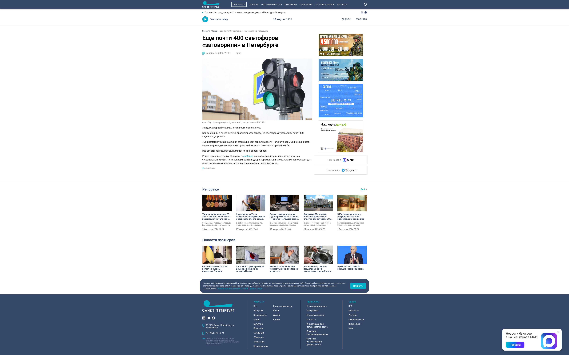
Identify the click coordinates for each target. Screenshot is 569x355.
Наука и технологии (282, 306)
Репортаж (210, 189)
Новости (254, 4)
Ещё (363, 189)
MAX (351, 328)
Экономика (259, 341)
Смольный (259, 333)
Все (255, 306)
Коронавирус (260, 315)
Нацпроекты (239, 4)
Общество (259, 337)
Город (238, 53)
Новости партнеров (218, 240)
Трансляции (306, 4)
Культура (258, 324)
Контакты (342, 4)
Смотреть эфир (219, 19)
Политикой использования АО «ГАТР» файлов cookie (239, 288)
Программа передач (271, 4)
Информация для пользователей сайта (317, 325)
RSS (351, 306)
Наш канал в (334, 160)
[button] (366, 12)
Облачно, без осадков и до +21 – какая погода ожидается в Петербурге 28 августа (245, 12)
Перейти (515, 344)
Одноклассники (356, 319)
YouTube (353, 315)
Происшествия (261, 346)
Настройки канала (324, 4)
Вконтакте (354, 310)
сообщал (248, 156)
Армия (276, 315)
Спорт (276, 310)
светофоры (208, 168)
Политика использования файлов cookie (314, 342)
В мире (276, 319)
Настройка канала (315, 315)
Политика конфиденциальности (317, 332)
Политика (258, 328)
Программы (291, 4)
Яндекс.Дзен (355, 324)
